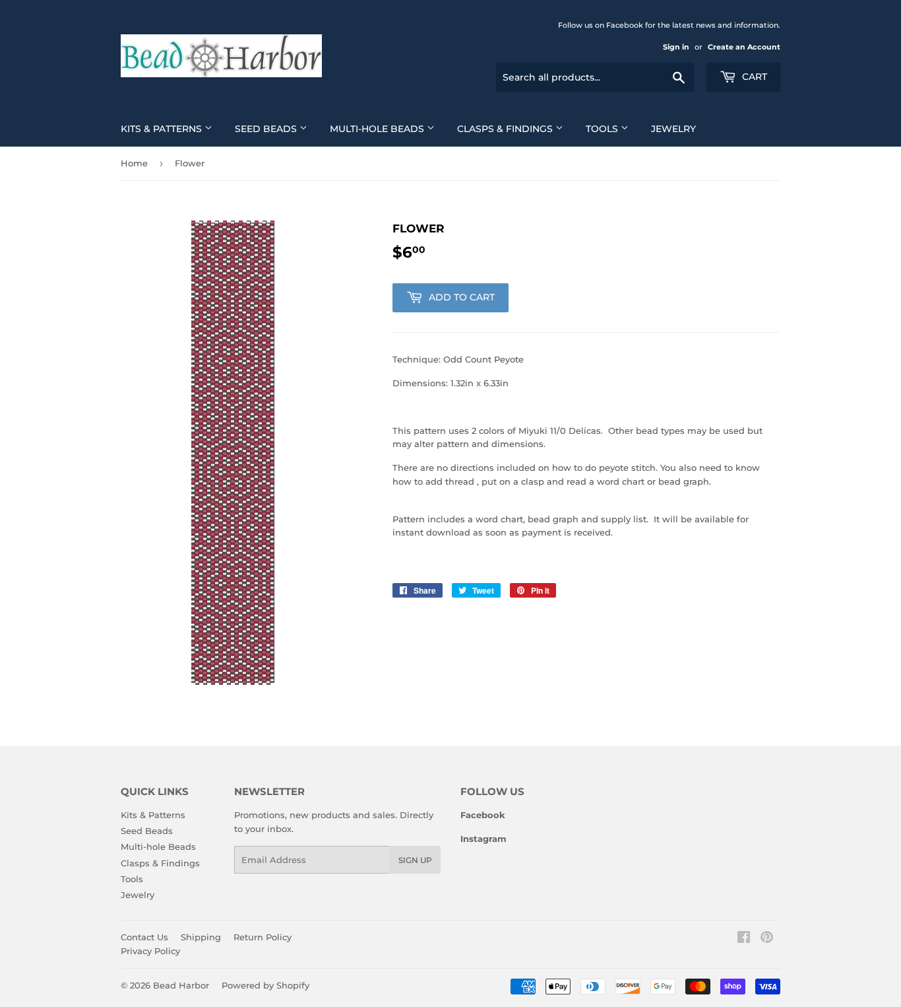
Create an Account (744, 47)
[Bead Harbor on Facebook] (744, 939)
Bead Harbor (181, 985)
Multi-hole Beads (378, 129)
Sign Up (415, 860)
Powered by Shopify (265, 985)
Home (134, 163)
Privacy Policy (150, 951)
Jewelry (673, 129)
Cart (753, 77)
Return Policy (262, 937)
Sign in (676, 47)
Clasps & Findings (506, 129)
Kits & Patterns (162, 129)
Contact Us (144, 937)
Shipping (201, 937)
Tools (603, 129)
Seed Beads (267, 129)
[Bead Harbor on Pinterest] (767, 939)
